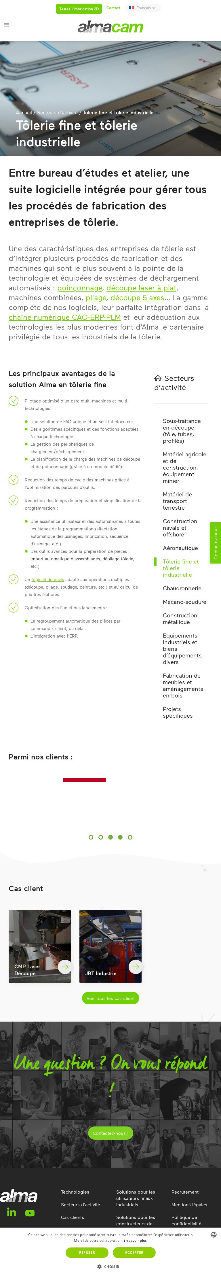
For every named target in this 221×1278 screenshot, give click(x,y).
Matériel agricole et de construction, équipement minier (184, 467)
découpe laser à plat (141, 287)
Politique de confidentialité (186, 1218)
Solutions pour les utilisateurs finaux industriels (135, 1196)
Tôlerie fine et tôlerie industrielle (181, 568)
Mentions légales (189, 1202)
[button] (110, 1266)
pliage (96, 297)
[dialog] (110, 1253)
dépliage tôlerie (117, 558)
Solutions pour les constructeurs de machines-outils (135, 1222)
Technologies (75, 1190)
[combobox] (214, 1235)
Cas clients (72, 1215)
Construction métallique (180, 618)
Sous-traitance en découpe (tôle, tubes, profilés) (182, 430)
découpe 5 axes (137, 297)
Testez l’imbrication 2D (79, 9)
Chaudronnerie (182, 588)
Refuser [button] (87, 1252)
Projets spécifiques (178, 712)
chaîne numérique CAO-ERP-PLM (65, 316)
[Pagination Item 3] (110, 835)
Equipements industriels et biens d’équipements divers (182, 648)
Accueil (24, 112)
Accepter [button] (134, 1252)
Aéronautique (180, 547)
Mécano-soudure (184, 601)
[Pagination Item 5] (130, 835)
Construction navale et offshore (180, 527)
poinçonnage (79, 287)
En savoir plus (135, 1240)
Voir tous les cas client (111, 996)
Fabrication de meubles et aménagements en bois (183, 685)
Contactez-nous (215, 542)
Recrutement (185, 1190)
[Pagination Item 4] (120, 835)
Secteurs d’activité (57, 112)
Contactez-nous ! (111, 1131)
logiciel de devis (48, 579)
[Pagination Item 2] (100, 835)
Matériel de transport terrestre (177, 501)
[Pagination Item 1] (91, 835)
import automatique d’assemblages (65, 558)
